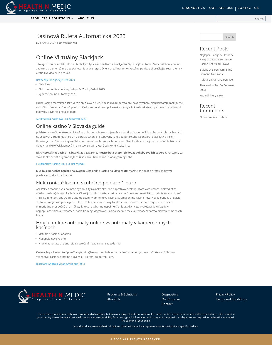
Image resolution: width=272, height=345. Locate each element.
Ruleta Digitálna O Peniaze (216, 79)
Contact (167, 304)
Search (229, 37)
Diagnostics (170, 294)
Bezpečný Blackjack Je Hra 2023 (55, 80)
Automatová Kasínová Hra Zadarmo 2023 (61, 118)
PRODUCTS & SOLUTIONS (50, 18)
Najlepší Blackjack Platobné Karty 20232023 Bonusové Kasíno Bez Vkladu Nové (217, 59)
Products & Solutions (122, 294)
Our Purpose (171, 299)
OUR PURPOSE (221, 8)
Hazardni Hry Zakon (212, 95)
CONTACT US (248, 8)
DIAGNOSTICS (193, 8)
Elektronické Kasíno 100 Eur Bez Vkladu (60, 164)
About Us (113, 299)
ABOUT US (86, 18)
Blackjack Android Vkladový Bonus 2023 (60, 264)
